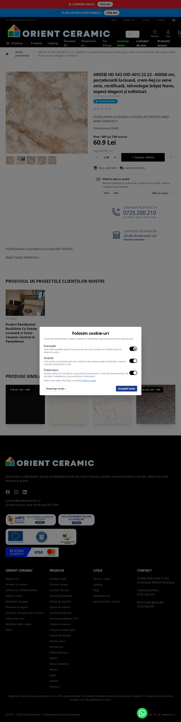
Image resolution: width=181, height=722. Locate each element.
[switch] (133, 349)
